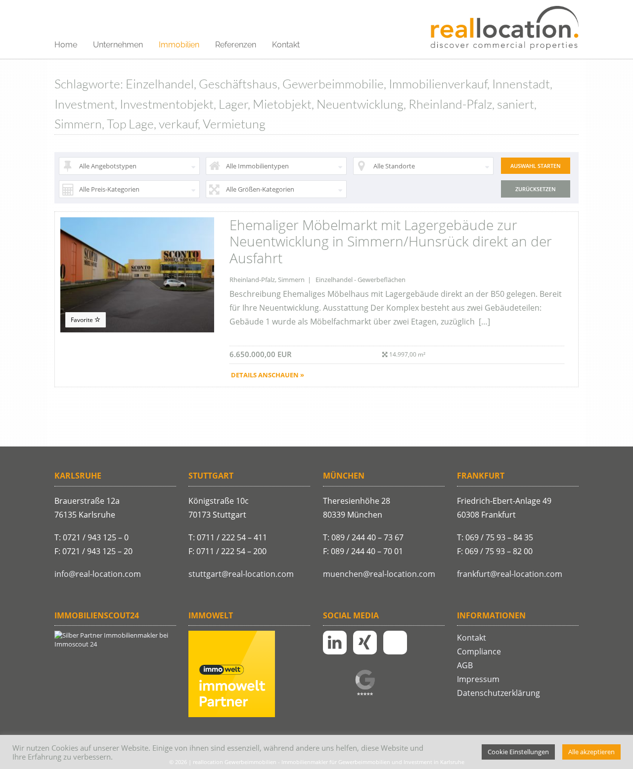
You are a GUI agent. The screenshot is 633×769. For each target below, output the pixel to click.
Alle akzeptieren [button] (591, 751)
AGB (465, 665)
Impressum (478, 679)
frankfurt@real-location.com (509, 573)
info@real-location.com (97, 573)
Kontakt (286, 44)
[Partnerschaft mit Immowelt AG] (231, 714)
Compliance (479, 651)
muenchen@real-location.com (379, 573)
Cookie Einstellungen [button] (518, 751)
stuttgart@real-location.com (241, 573)
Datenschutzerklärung (498, 693)
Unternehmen (118, 44)
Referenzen (235, 44)
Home (65, 44)
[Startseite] (504, 28)
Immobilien (179, 44)
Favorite (82, 320)
